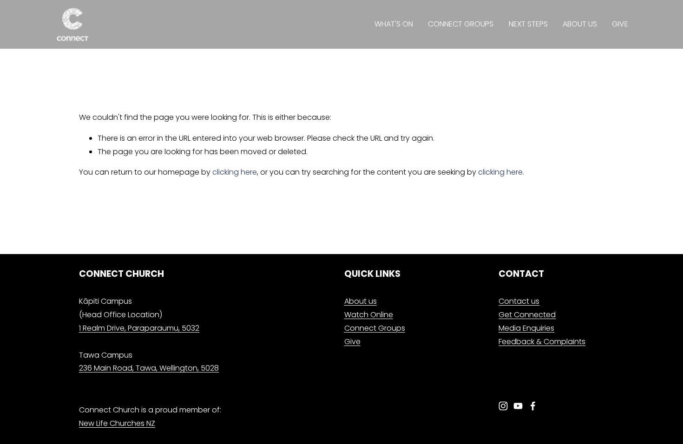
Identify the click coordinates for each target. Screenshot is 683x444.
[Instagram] (503, 406)
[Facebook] (533, 406)
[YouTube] (518, 406)
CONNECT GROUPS (460, 24)
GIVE (620, 24)
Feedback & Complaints (542, 341)
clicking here (234, 172)
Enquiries (526, 328)
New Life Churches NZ (117, 423)
